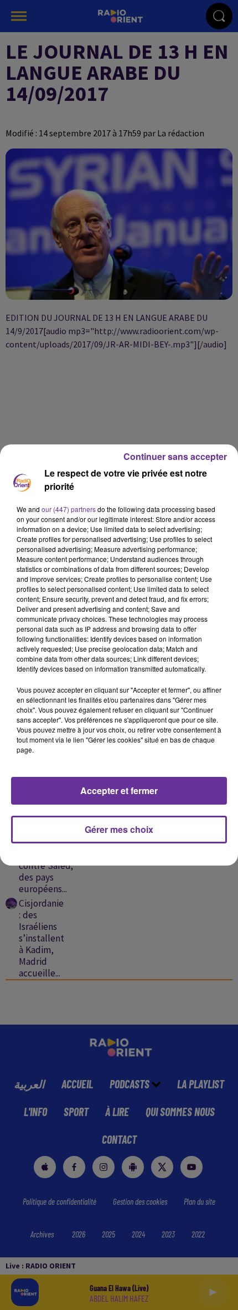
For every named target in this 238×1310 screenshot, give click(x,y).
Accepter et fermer (119, 790)
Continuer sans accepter (175, 456)
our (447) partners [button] (69, 509)
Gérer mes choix (119, 829)
